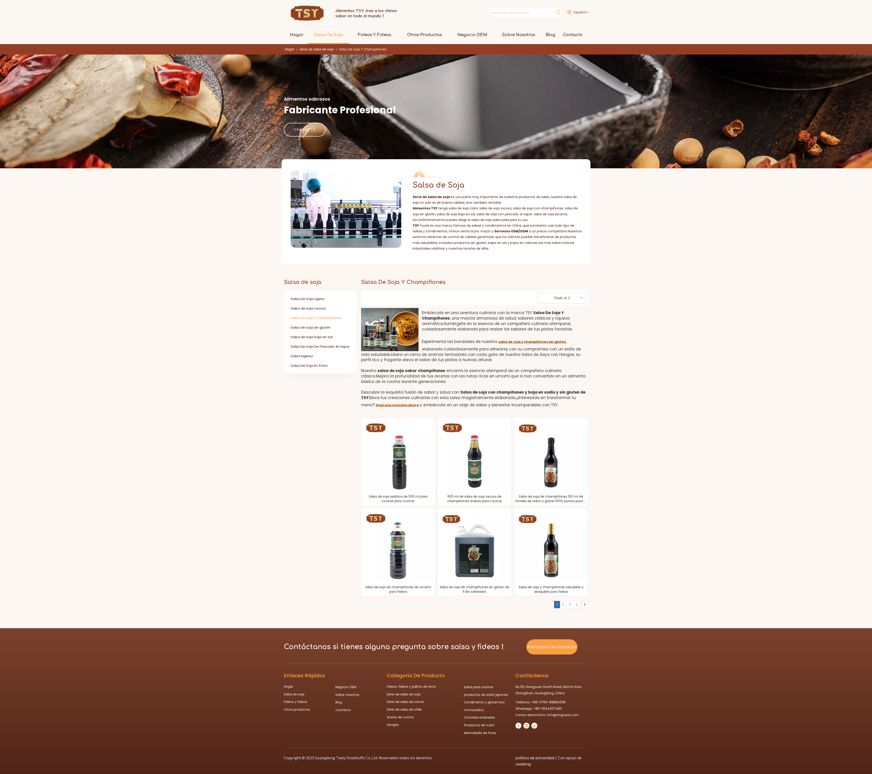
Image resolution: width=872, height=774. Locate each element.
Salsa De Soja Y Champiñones (316, 317)
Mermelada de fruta (480, 733)
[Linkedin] (526, 726)
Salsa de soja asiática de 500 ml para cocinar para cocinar (398, 498)
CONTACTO (305, 129)
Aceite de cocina (400, 717)
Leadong (523, 764)
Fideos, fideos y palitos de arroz (411, 686)
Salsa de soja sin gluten (310, 327)
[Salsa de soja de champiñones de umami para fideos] (398, 546)
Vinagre (393, 724)
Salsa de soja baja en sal (311, 337)
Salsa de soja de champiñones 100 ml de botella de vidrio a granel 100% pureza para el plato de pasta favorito (551, 498)
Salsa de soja (294, 694)
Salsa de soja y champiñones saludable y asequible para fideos (551, 589)
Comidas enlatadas (479, 717)
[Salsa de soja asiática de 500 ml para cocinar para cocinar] (398, 456)
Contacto (343, 710)
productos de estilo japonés (486, 694)
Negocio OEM (345, 687)
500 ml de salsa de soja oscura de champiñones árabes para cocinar (474, 498)
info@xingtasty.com (563, 715)
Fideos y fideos (295, 702)
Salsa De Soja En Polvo (309, 365)
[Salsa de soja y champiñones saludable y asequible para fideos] (551, 546)
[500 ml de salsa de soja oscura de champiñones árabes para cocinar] (474, 456)
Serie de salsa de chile (404, 709)
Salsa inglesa (302, 356)
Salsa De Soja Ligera (307, 298)
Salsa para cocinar (478, 687)
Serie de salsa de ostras (405, 702)
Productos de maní (479, 725)
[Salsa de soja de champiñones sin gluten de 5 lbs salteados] (474, 546)
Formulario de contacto (552, 647)
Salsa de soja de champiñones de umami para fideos (398, 589)
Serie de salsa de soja (404, 694)
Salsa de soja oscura (308, 308)
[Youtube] (534, 726)
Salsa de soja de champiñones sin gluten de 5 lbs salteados (474, 589)
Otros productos (297, 709)
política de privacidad (534, 758)
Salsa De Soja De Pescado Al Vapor (320, 346)
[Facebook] (518, 726)
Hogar (288, 686)
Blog (338, 702)
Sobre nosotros (347, 694)
